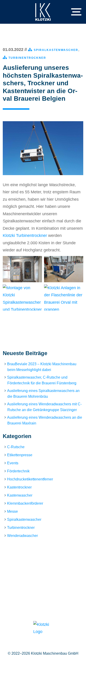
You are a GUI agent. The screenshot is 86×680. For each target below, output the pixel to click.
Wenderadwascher (22, 536)
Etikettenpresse (19, 455)
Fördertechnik (18, 471)
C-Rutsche (16, 447)
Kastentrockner (19, 487)
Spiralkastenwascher (56, 50)
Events (12, 463)
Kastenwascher (19, 495)
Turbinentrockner (27, 57)
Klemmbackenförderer (25, 503)
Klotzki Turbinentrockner (25, 235)
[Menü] (73, 12)
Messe (12, 511)
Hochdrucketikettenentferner (30, 479)
